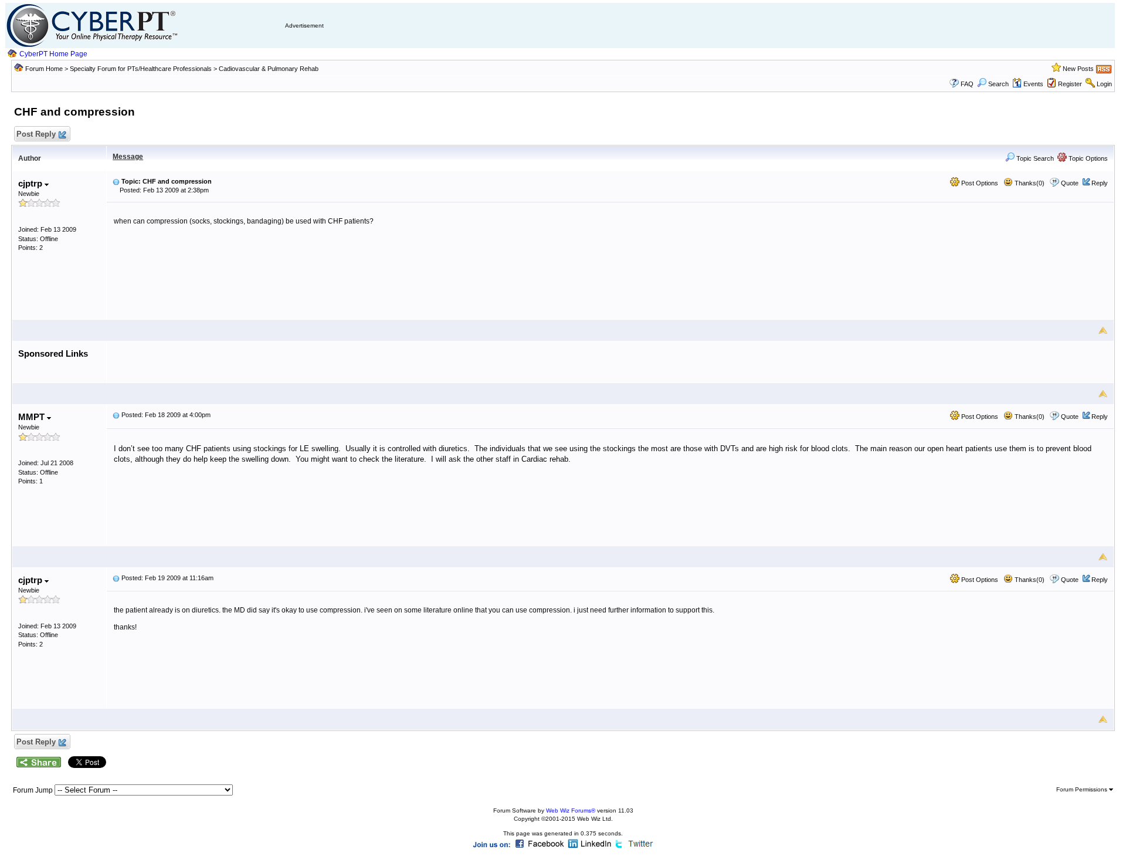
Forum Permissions (1082, 789)
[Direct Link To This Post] (116, 181)
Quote (1069, 183)
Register (1070, 83)
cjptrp (31, 183)
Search (998, 83)
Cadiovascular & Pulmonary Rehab (268, 68)
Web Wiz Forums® (570, 810)
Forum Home (44, 68)
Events (1033, 83)
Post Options (978, 183)
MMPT (32, 417)
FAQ (967, 83)
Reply (1099, 183)
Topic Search (1034, 158)
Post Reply (36, 134)
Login (1104, 83)
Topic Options (1087, 158)
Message (128, 157)
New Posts (1078, 68)
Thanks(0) (1028, 183)
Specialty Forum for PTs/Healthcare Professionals (141, 68)
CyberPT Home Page (53, 54)
